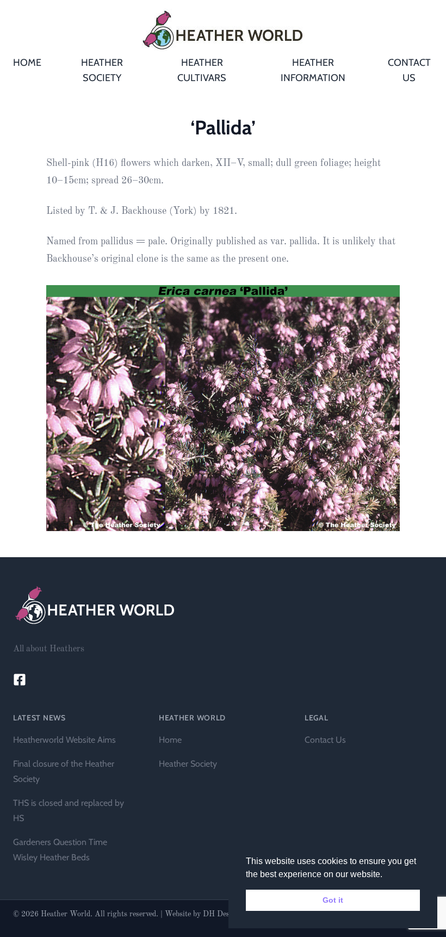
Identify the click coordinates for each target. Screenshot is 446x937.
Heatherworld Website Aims (64, 740)
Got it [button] (333, 900)
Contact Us (325, 740)
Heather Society (188, 764)
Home (170, 740)
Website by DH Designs (204, 914)
